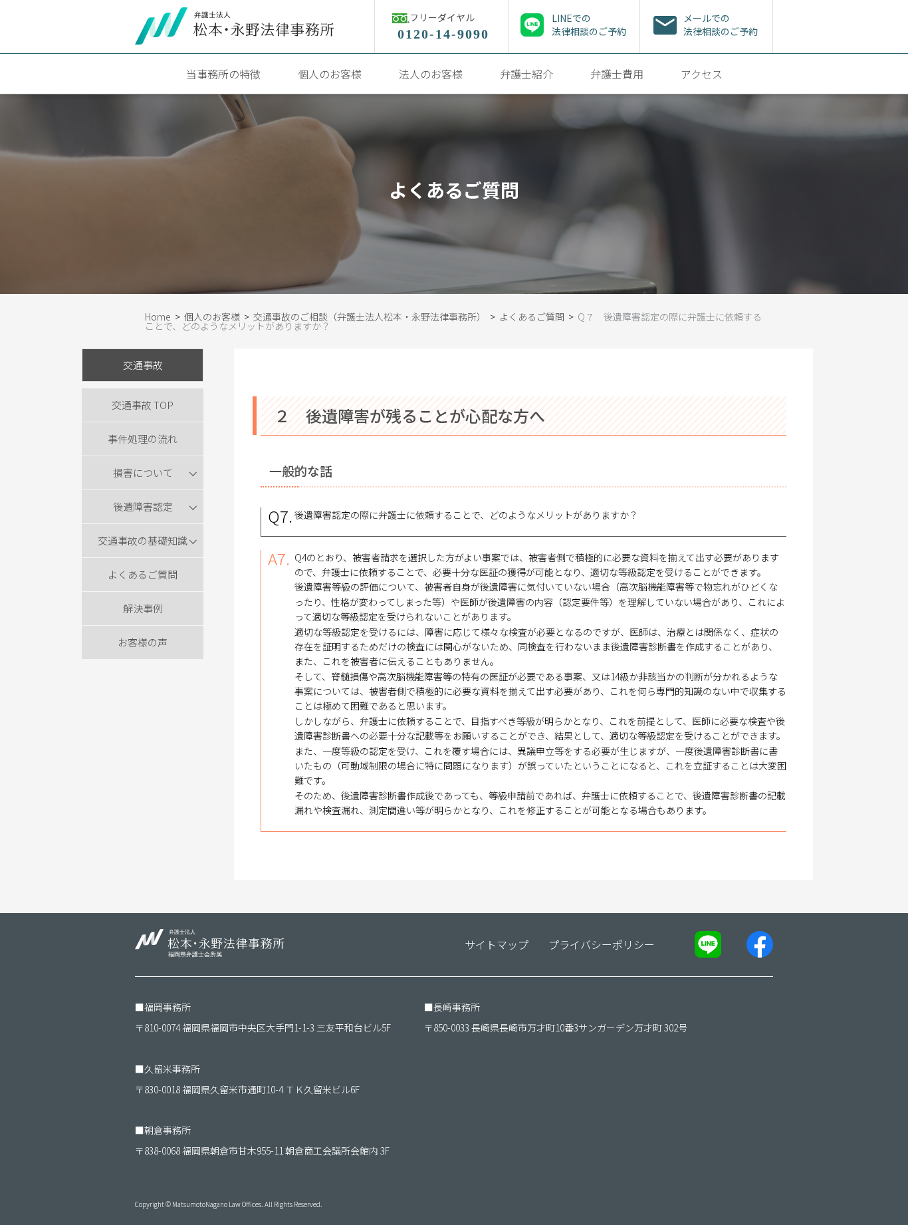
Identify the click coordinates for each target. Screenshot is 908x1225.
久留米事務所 (172, 1068)
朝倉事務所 (167, 1130)
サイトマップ (496, 944)
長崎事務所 (456, 1007)
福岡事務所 (167, 1007)
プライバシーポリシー (601, 944)
